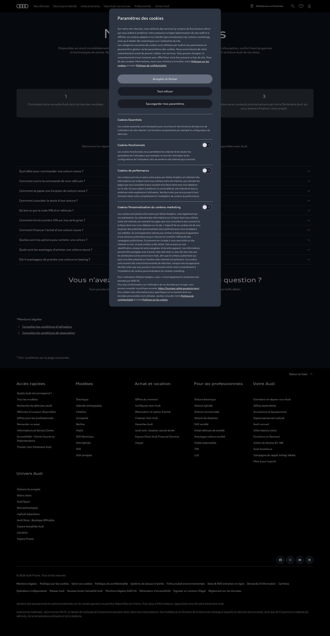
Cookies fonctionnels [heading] (131, 145)
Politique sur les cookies (155, 299)
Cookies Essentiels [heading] (130, 119)
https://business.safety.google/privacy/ (178, 288)
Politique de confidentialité (151, 65)
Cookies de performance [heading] (133, 170)
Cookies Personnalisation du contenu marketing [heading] (149, 207)
